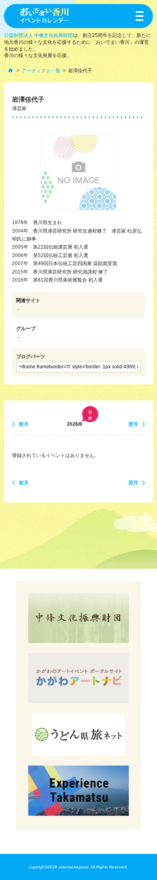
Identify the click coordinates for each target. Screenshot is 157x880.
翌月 (133, 424)
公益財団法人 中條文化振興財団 (38, 35)
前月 (24, 424)
